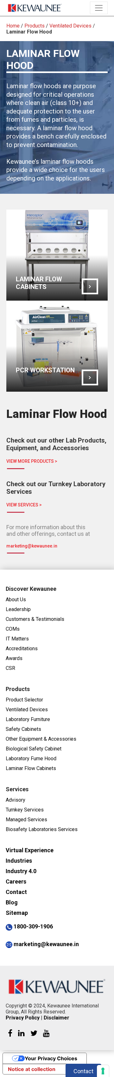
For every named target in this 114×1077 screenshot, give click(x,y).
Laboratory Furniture (28, 719)
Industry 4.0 (21, 871)
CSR (10, 668)
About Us (16, 600)
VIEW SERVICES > (24, 504)
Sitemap (17, 912)
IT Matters (17, 639)
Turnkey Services (25, 810)
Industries (19, 860)
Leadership (18, 609)
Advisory (15, 800)
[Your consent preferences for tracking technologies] (103, 1071)
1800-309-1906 (33, 926)
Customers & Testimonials (35, 619)
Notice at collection (31, 1069)
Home (13, 26)
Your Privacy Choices (51, 1058)
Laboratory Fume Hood (31, 759)
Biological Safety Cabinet (33, 749)
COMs (13, 629)
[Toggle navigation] (99, 8)
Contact (16, 892)
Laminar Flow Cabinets (31, 768)
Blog (12, 902)
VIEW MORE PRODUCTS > (31, 461)
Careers (16, 881)
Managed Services (26, 820)
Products (34, 26)
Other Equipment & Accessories (41, 739)
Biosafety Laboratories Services (42, 829)
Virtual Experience (30, 850)
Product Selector (24, 700)
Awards (14, 658)
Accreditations (22, 649)
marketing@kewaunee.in (31, 545)
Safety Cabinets (23, 729)
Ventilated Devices (70, 26)
